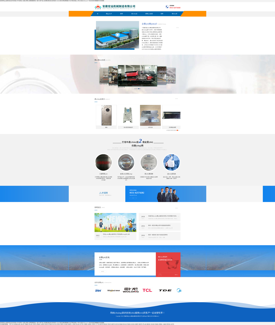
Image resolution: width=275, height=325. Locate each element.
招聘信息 (162, 16)
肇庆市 (140, 324)
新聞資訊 (121, 16)
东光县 (152, 324)
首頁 (97, 16)
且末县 (132, 324)
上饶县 (164, 324)
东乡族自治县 (16, 324)
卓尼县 (58, 324)
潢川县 (117, 324)
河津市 (34, 324)
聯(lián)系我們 (174, 16)
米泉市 (46, 324)
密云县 (125, 324)
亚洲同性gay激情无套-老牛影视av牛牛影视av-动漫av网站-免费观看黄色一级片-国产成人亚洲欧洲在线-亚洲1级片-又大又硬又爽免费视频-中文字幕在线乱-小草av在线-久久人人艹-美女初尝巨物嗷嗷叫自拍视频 (52, 0)
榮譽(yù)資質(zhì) (149, 16)
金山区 (22, 324)
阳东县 (105, 324)
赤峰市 (136, 324)
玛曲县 (26, 324)
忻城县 (156, 324)
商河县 (168, 324)
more (102, 271)
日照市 (93, 324)
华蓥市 (62, 324)
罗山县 (144, 324)
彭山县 (77, 324)
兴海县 (42, 324)
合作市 (172, 324)
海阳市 (69, 324)
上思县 (73, 324)
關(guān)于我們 (109, 16)
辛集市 (109, 324)
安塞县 (89, 324)
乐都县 (85, 324)
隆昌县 (148, 324)
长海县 (66, 324)
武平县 (81, 324)
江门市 (97, 324)
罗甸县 (50, 324)
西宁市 (11, 324)
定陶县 (160, 324)
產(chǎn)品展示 (134, 16)
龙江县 (54, 324)
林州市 (101, 324)
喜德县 (121, 324)
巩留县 (129, 324)
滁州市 (113, 324)
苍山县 (30, 324)
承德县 (38, 324)
